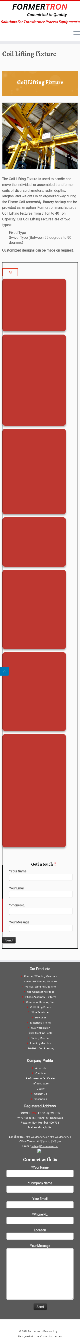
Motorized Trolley (40, 1022)
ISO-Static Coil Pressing (40, 1048)
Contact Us (40, 1093)
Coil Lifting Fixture (40, 1007)
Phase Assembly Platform (40, 997)
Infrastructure (41, 1083)
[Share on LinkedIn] (4, 671)
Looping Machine (40, 1043)
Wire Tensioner (41, 1012)
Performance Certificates (41, 1078)
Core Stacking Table (40, 1033)
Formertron (34, 1331)
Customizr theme (50, 1336)
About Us (40, 1068)
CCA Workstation (40, 1027)
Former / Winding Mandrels (40, 976)
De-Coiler (40, 1017)
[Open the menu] (76, 33)
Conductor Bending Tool (40, 1002)
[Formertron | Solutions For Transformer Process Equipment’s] (40, 10)
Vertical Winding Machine (40, 986)
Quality (40, 1088)
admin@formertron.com (45, 1146)
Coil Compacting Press (40, 991)
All (10, 272)
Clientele (40, 1073)
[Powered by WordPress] (59, 1330)
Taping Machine (40, 1038)
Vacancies (40, 1099)
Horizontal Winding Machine (40, 981)
